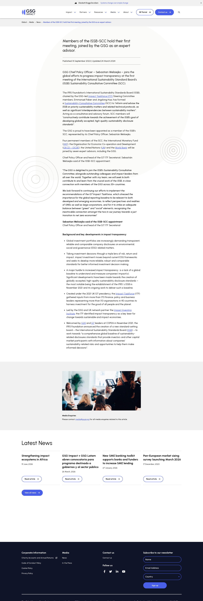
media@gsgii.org (82, 419)
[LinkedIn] (117, 571)
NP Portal (143, 12)
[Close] (201, 3)
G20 (83, 323)
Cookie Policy (27, 568)
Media (31, 22)
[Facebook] (104, 571)
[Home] (29, 12)
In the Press (67, 563)
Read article (30, 479)
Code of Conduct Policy (31, 563)
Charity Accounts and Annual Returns (38, 558)
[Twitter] (110, 571)
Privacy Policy (27, 573)
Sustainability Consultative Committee (85, 103)
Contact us (162, 12)
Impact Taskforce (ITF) (100, 96)
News (39, 22)
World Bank (121, 147)
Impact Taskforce (125, 293)
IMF (65, 144)
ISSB (129, 330)
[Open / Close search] (179, 12)
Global (24, 22)
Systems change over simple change (114, 3)
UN (103, 147)
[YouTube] (123, 571)
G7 (92, 323)
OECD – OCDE (71, 147)
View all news (30, 493)
